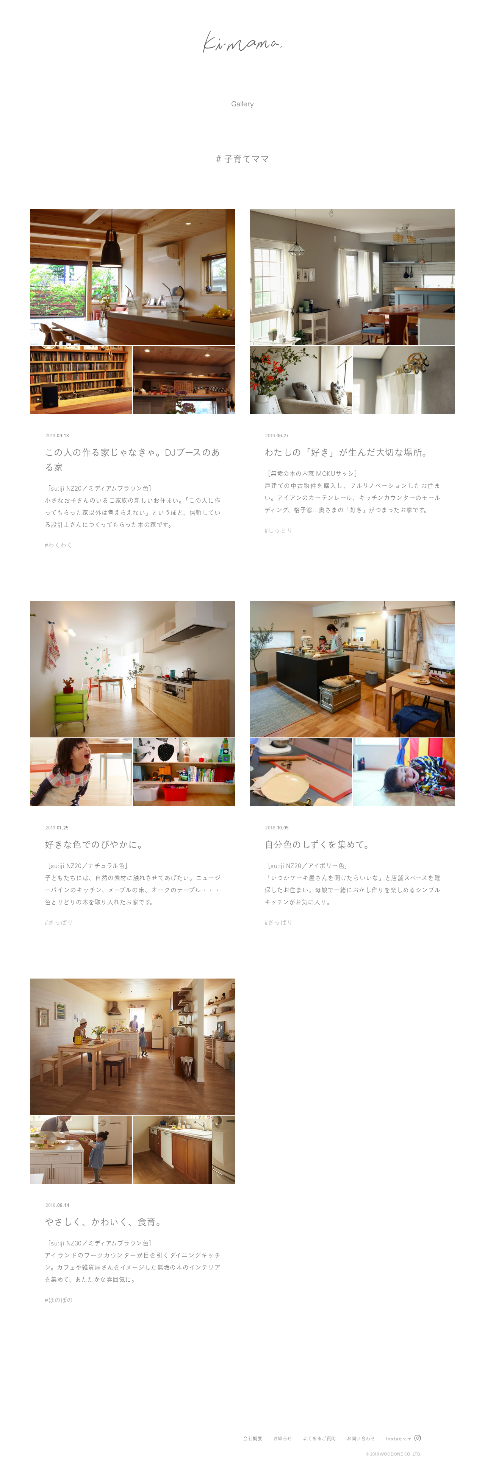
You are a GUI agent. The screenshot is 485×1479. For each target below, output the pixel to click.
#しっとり (278, 530)
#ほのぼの (59, 1300)
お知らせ (282, 1438)
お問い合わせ (361, 1438)
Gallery (242, 103)
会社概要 (252, 1438)
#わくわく (59, 545)
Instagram (399, 1438)
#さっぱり (59, 923)
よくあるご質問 (319, 1438)
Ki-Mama (242, 41)
